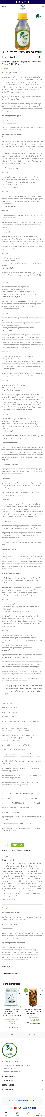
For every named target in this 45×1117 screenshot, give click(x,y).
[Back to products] (39, 57)
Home (4, 57)
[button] (19, 994)
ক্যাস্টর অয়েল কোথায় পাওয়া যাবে (15, 888)
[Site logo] (22, 7)
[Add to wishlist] (19, 990)
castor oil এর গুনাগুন (23, 873)
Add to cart (17, 845)
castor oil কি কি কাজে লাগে (22, 876)
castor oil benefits (32, 863)
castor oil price (13, 871)
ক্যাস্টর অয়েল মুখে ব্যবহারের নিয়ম (10, 891)
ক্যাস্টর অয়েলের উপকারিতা (27, 891)
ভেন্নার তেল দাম (27, 893)
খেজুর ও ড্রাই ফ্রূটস (33, 1017)
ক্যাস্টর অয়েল (29, 881)
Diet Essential (12, 1017)
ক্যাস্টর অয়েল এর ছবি (31, 886)
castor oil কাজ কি (8, 876)
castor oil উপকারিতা (10, 873)
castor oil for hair (22, 866)
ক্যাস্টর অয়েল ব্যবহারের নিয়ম (33, 888)
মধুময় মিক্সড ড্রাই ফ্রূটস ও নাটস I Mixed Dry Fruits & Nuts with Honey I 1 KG (33, 1011)
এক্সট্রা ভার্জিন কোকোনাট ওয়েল (11, 1019)
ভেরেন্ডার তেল (11, 896)
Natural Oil (12, 57)
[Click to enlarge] (5, 50)
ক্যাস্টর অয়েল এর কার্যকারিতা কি (16, 886)
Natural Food (37, 1015)
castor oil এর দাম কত (36, 873)
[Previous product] (37, 57)
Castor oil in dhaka (16, 868)
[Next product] (42, 57)
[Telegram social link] (28, 2)
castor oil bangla (19, 863)
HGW (12, 1035)
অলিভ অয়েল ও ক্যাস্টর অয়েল (17, 881)
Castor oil (9, 863)
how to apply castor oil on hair (22, 878)
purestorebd (38, 878)
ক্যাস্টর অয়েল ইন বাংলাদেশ (13, 883)
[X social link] (19, 2)
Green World (32, 1035)
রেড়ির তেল (18, 896)
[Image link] (9, 1050)
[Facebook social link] (16, 2)
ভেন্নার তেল (19, 893)
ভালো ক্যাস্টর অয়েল (9, 893)
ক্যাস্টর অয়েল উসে (26, 883)
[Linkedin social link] (25, 2)
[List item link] (22, 1069)
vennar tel (5, 881)
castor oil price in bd (26, 871)
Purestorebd (19, 1100)
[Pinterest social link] (22, 2)
